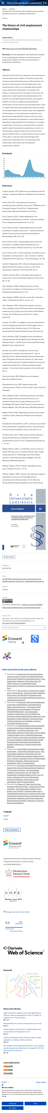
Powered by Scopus (16, 931)
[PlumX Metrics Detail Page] (7, 657)
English (6, 816)
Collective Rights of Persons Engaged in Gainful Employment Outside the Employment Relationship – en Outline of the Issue (25, 728)
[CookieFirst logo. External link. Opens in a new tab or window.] (2, 1085)
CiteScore (19, 922)
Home (4, 9)
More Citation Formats (11, 627)
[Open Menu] (3, 3)
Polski (5, 819)
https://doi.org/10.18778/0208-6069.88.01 (21, 49)
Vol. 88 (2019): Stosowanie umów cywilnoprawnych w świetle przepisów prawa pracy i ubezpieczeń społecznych (22, 12)
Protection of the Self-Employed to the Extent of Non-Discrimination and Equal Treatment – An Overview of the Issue (26, 767)
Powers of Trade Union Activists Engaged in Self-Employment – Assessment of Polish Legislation (26, 786)
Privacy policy (41, 1082)
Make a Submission (12, 830)
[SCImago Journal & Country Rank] (16, 912)
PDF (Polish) (10, 557)
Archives (12, 9)
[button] (6, 1082)
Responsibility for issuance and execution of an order (22, 1023)
